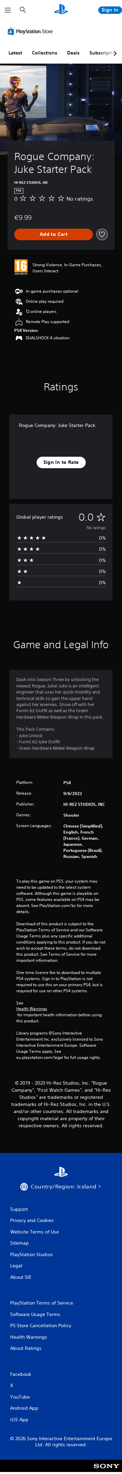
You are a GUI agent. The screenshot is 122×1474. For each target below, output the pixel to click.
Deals (73, 53)
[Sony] (106, 1470)
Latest (15, 53)
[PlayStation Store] (31, 31)
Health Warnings (31, 1009)
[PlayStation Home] (61, 10)
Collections (44, 53)
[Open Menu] (7, 10)
